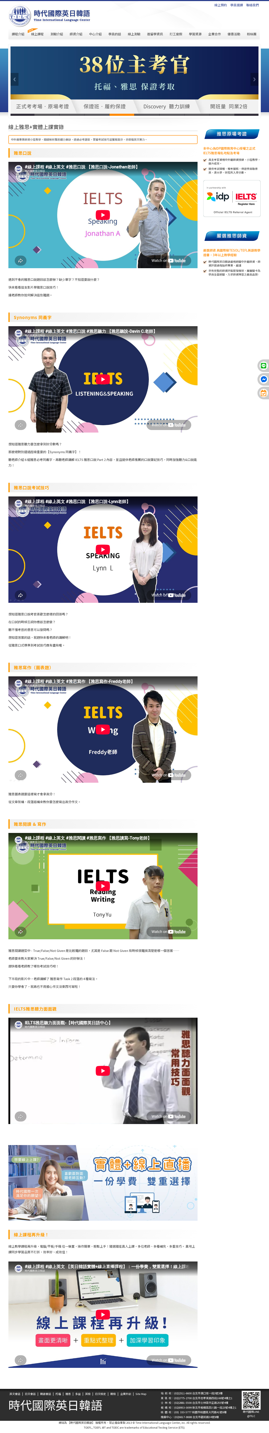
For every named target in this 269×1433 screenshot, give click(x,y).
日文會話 (30, 1394)
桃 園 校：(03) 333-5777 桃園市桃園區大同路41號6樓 (194, 1412)
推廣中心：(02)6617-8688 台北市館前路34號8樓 (190, 1417)
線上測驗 (134, 34)
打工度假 (176, 34)
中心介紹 (95, 34)
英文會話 (14, 1394)
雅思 (68, 1394)
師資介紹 (76, 34)
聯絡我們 (252, 5)
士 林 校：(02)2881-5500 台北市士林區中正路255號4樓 (194, 1403)
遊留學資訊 (155, 34)
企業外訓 (125, 1394)
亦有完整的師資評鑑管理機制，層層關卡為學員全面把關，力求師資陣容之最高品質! (234, 272)
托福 (58, 1394)
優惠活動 (234, 34)
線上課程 (37, 34)
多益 (78, 1394)
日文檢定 (100, 1394)
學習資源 (195, 34)
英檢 (88, 1394)
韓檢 (113, 1394)
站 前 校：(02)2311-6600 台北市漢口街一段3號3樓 (192, 1393)
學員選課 (236, 5)
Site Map (141, 1394)
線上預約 (220, 5)
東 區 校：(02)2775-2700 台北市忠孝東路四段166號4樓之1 (196, 1398)
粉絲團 (251, 34)
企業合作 (214, 34)
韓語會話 (45, 1394)
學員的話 (114, 34)
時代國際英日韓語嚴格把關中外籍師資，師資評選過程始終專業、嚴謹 (234, 263)
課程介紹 (18, 34)
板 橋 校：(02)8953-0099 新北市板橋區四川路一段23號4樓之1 (198, 1407)
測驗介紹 (56, 34)
